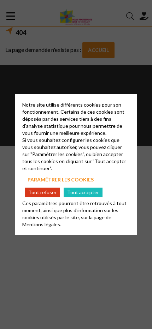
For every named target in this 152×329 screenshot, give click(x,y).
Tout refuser (42, 192)
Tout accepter (83, 192)
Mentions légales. (41, 224)
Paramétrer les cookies (61, 180)
